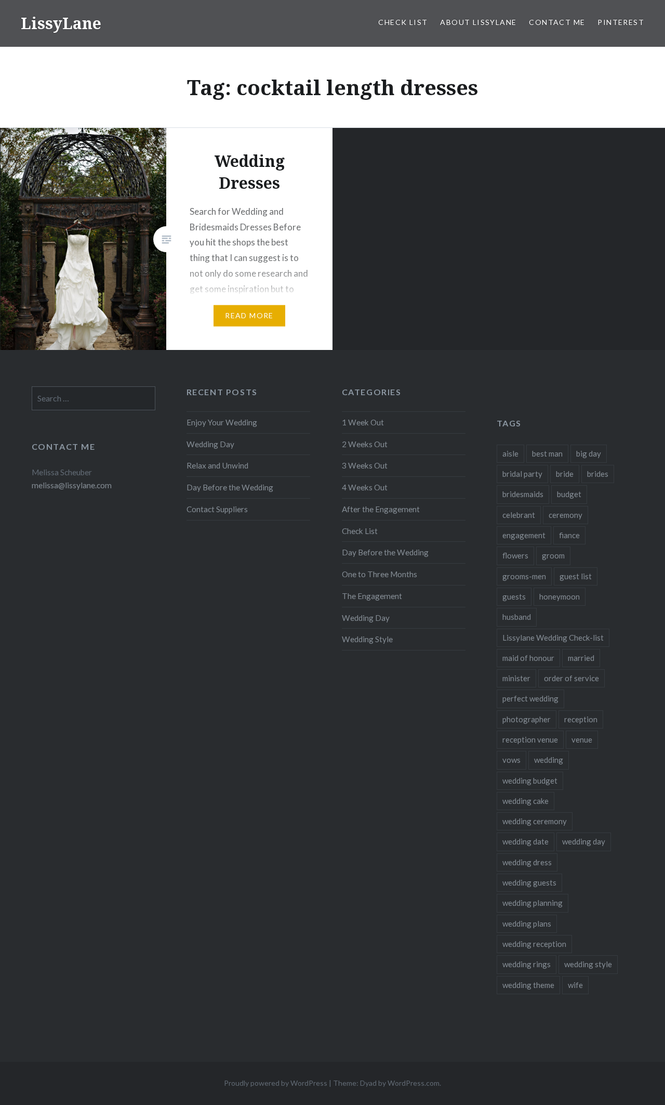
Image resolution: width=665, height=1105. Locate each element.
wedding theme (528, 985)
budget (569, 494)
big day (588, 453)
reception (580, 719)
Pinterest (620, 22)
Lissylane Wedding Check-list (553, 637)
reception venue (530, 739)
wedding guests (529, 882)
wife (575, 985)
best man (547, 453)
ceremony (565, 514)
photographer (526, 719)
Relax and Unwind (217, 465)
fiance (569, 535)
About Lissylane (478, 22)
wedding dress (527, 862)
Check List (403, 22)
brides (597, 473)
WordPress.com (414, 1082)
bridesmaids (522, 494)
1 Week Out (363, 422)
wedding (548, 759)
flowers (515, 555)
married (581, 657)
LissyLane (61, 23)
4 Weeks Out (365, 487)
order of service (571, 678)
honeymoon (559, 596)
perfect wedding (530, 698)
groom (553, 555)
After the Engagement (381, 509)
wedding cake (525, 800)
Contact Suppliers (217, 509)
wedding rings (526, 964)
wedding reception (534, 943)
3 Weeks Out (365, 465)
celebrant (518, 514)
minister (516, 678)
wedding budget (529, 780)
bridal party (522, 473)
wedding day (583, 841)
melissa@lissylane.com (72, 485)
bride (565, 473)
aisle (510, 453)
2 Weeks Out (365, 444)
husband (516, 616)
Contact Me (557, 22)
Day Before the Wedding (230, 487)
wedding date (525, 841)
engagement (524, 535)
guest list (576, 576)
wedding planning (532, 902)
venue (581, 739)
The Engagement (372, 596)
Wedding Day (210, 444)
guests (514, 596)
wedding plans (526, 923)
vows (511, 759)
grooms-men (524, 576)
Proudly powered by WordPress (275, 1082)
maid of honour (528, 657)
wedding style (588, 964)
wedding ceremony (534, 821)
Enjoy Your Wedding (222, 422)
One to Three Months (379, 574)
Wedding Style (367, 639)
